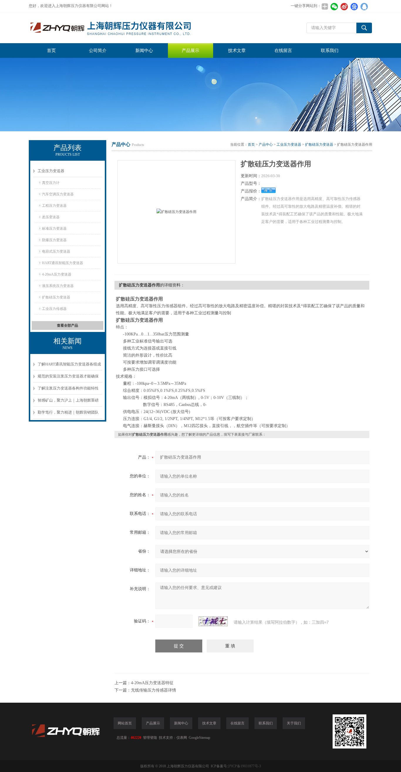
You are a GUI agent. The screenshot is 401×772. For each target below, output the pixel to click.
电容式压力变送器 (56, 251)
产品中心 (266, 144)
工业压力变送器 (51, 171)
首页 (51, 50)
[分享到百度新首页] (354, 6)
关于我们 (294, 723)
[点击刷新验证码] (213, 621)
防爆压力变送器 (54, 240)
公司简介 (98, 50)
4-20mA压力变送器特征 (152, 683)
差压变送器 (51, 217)
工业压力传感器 (54, 309)
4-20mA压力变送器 (56, 274)
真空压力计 (51, 183)
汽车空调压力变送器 (58, 194)
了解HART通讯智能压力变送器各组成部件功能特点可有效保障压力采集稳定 (69, 366)
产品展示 (190, 50)
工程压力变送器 (54, 206)
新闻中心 (144, 50)
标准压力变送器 (54, 228)
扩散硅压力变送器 (56, 297)
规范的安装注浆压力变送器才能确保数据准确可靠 (68, 378)
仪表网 (181, 738)
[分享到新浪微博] (344, 6)
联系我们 (329, 50)
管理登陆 (150, 738)
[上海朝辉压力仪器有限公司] (117, 27)
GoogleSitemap (199, 738)
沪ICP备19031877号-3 (244, 766)
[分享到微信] (334, 6)
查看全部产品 (67, 325)
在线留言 (283, 50)
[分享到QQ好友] (364, 6)
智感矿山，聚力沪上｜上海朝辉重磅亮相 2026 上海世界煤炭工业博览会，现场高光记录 (69, 402)
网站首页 (125, 723)
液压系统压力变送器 (58, 286)
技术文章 (237, 50)
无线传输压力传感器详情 (153, 690)
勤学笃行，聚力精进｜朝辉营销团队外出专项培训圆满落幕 (68, 414)
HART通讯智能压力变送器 (62, 263)
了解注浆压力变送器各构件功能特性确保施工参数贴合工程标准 (68, 390)
